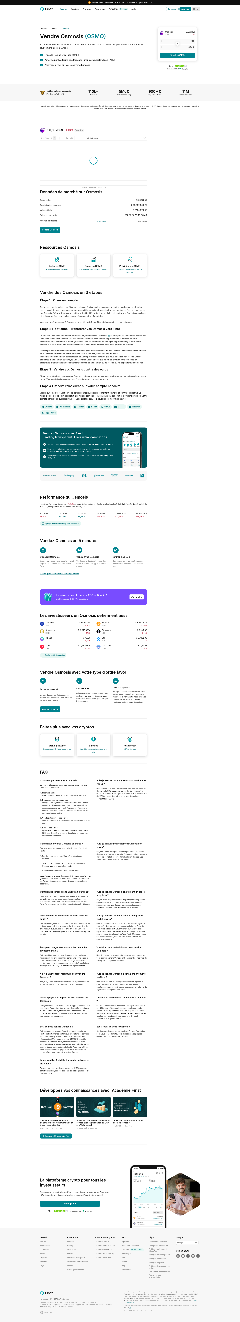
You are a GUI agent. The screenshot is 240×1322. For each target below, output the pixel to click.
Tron (48, 645)
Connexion (172, 9)
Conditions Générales (158, 1242)
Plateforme (44, 1250)
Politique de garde (156, 1263)
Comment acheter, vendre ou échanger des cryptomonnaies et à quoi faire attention (56, 1122)
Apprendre (126, 1270)
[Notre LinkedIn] (188, 1256)
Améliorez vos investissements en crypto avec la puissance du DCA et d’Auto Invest (93, 1122)
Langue (179, 1237)
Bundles (70, 1242)
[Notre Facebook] (198, 1256)
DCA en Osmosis (130, 749)
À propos (125, 1242)
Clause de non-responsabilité (155, 1276)
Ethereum (106, 630)
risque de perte (74, 106)
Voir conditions (82, 599)
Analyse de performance (77, 1262)
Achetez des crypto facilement (57, 269)
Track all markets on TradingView (93, 187)
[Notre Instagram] (193, 1256)
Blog (123, 1266)
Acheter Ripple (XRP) (103, 1250)
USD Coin (106, 645)
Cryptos (43, 1258)
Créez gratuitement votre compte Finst (59, 574)
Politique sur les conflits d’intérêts (158, 1250)
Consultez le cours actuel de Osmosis (93, 269)
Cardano (50, 622)
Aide (123, 1258)
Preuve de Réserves (130, 1246)
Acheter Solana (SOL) (103, 1258)
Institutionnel (45, 1246)
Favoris (70, 1266)
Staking (70, 1246)
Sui (103, 638)
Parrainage (126, 1254)
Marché (70, 1254)
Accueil (43, 1242)
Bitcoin (105, 622)
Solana (49, 638)
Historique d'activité (75, 1270)
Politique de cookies (157, 1259)
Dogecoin (50, 630)
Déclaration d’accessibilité (159, 1272)
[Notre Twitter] (178, 1256)
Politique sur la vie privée (159, 1255)
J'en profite (136, 597)
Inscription (185, 9)
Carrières (132, 1250)
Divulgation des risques (158, 1246)
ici (109, 335)
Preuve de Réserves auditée (100, 445)
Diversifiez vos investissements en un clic (93, 750)
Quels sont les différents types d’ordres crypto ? (128, 1121)
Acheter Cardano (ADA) (104, 1254)
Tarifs (42, 1254)
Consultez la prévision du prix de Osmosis (130, 270)
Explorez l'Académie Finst (57, 1136)
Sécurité (43, 1262)
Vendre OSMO (177, 55)
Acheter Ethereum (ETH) (104, 1246)
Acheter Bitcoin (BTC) (103, 1242)
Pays (42, 1266)
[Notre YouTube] (183, 1256)
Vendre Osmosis (50, 229)
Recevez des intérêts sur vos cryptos (57, 749)
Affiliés (124, 1262)
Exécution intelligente (76, 1258)
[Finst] (46, 9)
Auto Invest (72, 1250)
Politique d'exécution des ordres (159, 1267)
